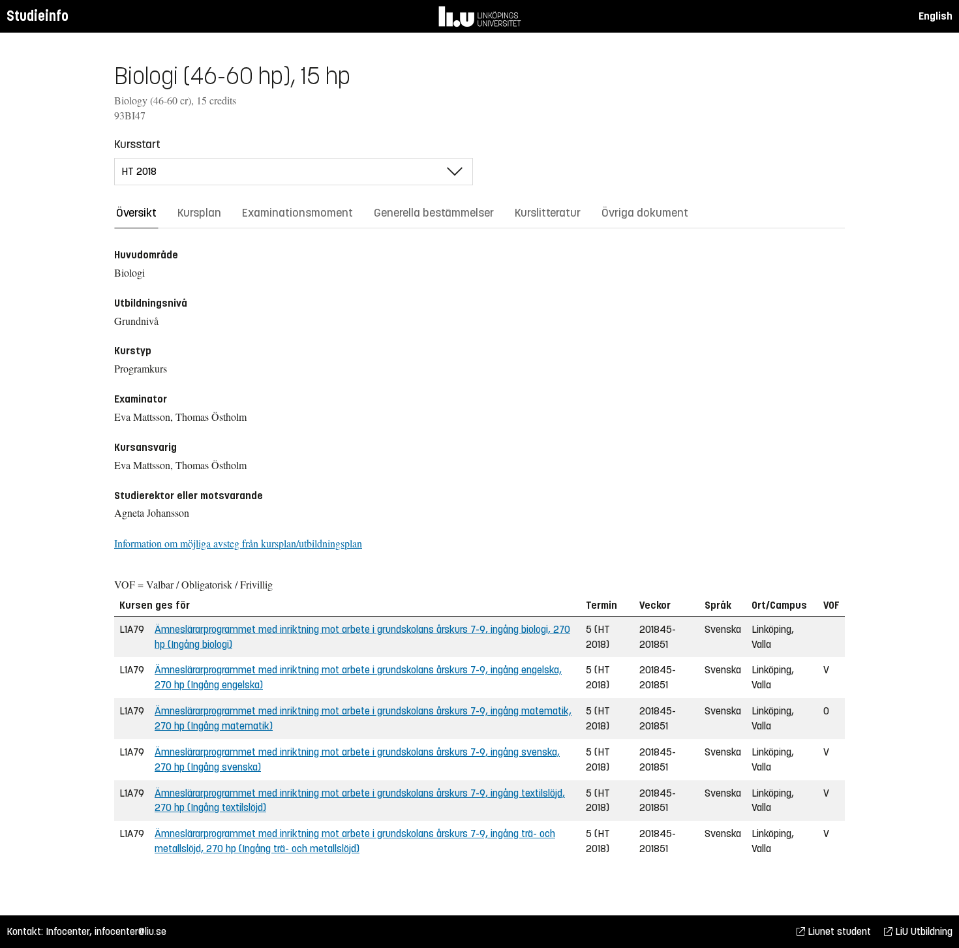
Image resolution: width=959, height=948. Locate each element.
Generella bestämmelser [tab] (434, 213)
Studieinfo (37, 16)
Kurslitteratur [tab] (548, 213)
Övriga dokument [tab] (644, 213)
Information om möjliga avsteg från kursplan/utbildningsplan (238, 543)
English (935, 16)
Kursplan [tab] (199, 213)
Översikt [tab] (136, 213)
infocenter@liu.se (130, 931)
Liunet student (838, 931)
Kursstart (137, 144)
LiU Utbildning (922, 931)
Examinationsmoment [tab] (297, 213)
